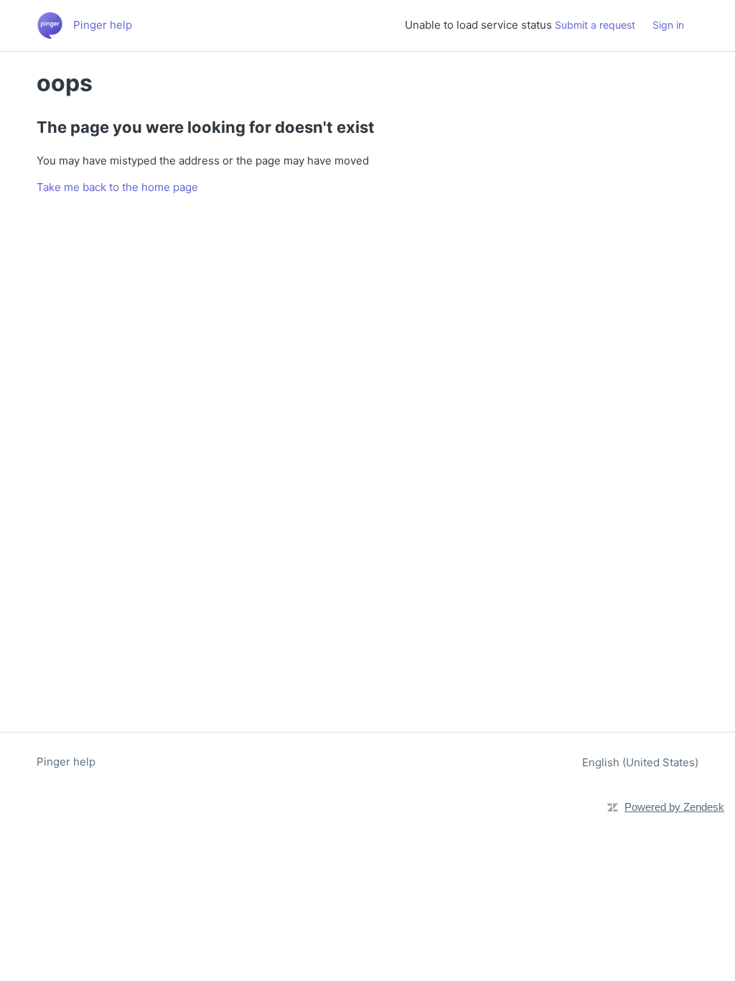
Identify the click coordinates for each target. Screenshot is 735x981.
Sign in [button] (668, 25)
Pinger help (66, 761)
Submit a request (595, 25)
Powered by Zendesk (674, 807)
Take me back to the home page (117, 187)
